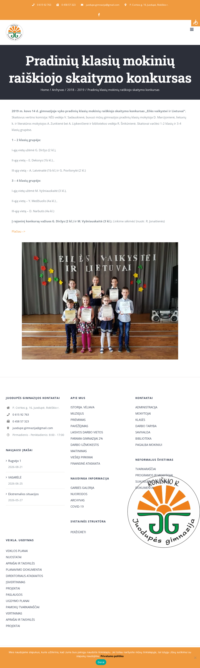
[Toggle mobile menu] (192, 29)
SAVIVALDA (142, 432)
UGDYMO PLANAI (17, 601)
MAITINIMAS (79, 451)
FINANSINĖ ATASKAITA (85, 463)
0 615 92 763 (20, 414)
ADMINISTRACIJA (146, 407)
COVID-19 (77, 506)
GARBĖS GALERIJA (82, 488)
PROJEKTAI (13, 588)
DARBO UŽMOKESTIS (85, 445)
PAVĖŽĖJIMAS (79, 426)
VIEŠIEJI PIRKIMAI (82, 457)
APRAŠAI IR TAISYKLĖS (20, 563)
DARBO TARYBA (145, 426)
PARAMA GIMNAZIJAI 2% (87, 438)
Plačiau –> (18, 231)
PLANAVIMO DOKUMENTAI (24, 569)
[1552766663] (100, 244)
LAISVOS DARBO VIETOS (87, 432)
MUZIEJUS (77, 413)
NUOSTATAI (13, 557)
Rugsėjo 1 (14, 461)
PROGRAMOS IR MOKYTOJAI (154, 475)
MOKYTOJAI (143, 413)
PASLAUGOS (14, 594)
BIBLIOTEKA (143, 438)
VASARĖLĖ (14, 477)
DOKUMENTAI (144, 488)
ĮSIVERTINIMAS (15, 582)
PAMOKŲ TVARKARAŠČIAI (22, 607)
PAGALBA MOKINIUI (148, 445)
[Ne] (195, 658)
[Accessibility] (195, 22)
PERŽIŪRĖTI (78, 532)
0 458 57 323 (20, 421)
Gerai (101, 662)
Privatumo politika (112, 656)
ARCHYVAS (78, 500)
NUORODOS (79, 494)
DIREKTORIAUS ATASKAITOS (24, 576)
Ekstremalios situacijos (23, 494)
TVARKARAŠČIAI (145, 469)
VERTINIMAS (14, 613)
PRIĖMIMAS (78, 420)
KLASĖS (140, 420)
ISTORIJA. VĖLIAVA (82, 407)
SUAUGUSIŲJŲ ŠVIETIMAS (152, 481)
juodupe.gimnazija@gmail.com (32, 428)
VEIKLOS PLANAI (17, 551)
